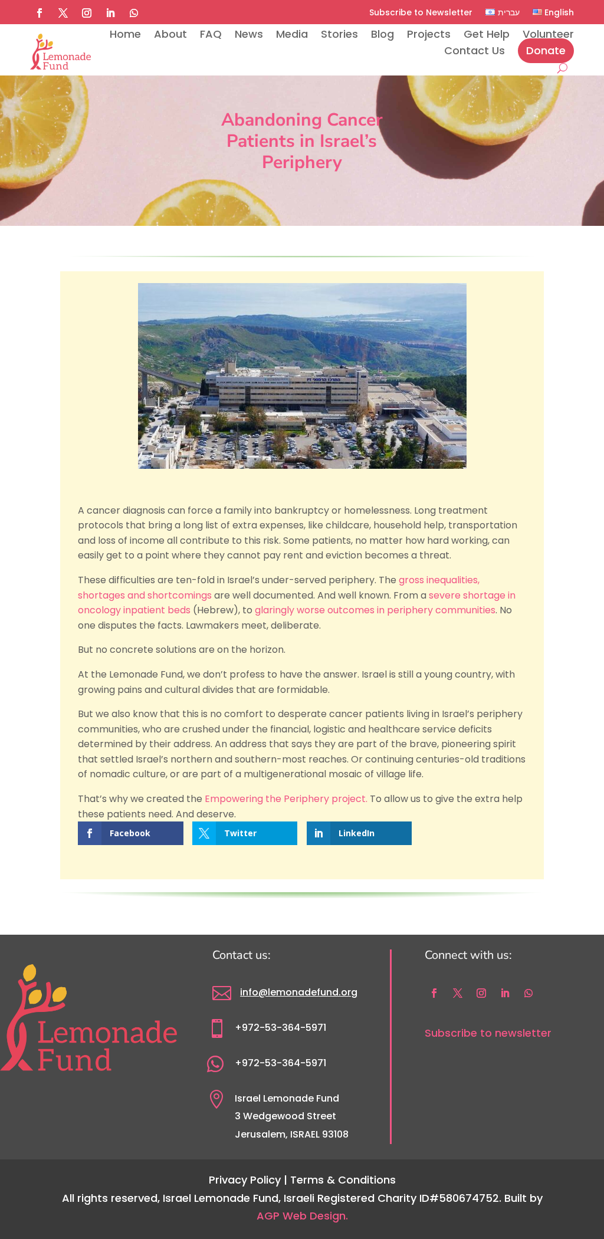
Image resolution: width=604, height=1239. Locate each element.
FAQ (211, 34)
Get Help (487, 34)
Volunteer (548, 34)
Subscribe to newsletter (488, 1033)
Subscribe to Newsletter (420, 12)
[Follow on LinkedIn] (110, 13)
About (170, 34)
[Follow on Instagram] (86, 13)
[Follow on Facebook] (39, 13)
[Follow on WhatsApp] (133, 13)
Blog (382, 34)
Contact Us (474, 50)
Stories (339, 34)
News (249, 34)
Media (292, 34)
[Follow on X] (63, 13)
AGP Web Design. (302, 1215)
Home (125, 34)
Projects (429, 34)
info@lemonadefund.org (298, 992)
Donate (546, 50)
